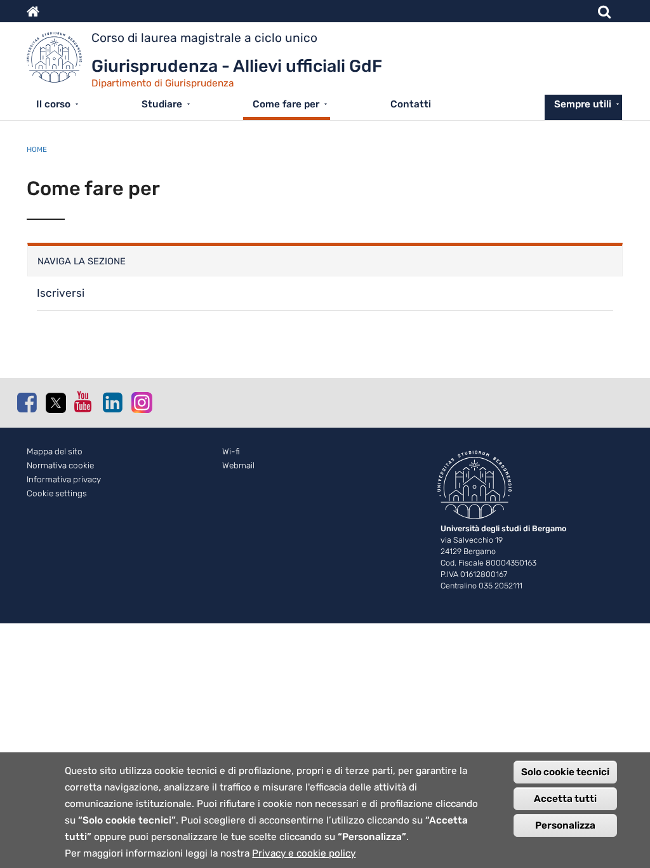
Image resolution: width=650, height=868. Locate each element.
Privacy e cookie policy (303, 853)
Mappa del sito (55, 451)
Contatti (410, 104)
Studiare (162, 104)
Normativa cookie (60, 465)
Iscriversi (60, 293)
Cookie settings (57, 493)
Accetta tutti (565, 798)
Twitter (55, 402)
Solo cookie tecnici (565, 772)
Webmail (238, 465)
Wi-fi (231, 451)
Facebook (27, 402)
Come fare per (286, 104)
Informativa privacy (64, 479)
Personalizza (565, 825)
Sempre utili (582, 104)
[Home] (59, 60)
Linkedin (112, 402)
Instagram (141, 401)
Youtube (84, 401)
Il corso (53, 104)
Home (37, 149)
